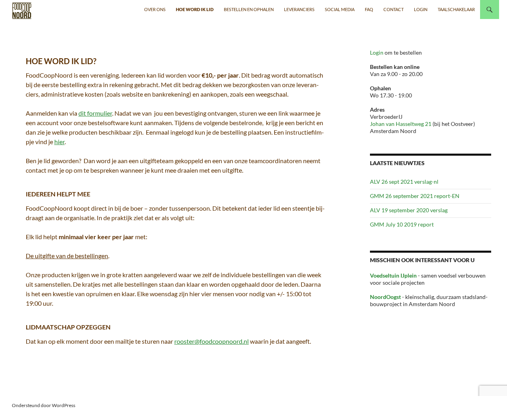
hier (59, 141)
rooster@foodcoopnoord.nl (211, 341)
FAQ (369, 9)
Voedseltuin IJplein (393, 275)
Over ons (155, 9)
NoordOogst (385, 296)
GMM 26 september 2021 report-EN (414, 195)
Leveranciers (299, 9)
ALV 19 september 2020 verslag (409, 210)
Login (377, 52)
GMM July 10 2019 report (402, 224)
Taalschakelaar (456, 9)
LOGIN (420, 9)
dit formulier (95, 113)
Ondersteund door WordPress (43, 405)
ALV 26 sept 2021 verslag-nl (404, 181)
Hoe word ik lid (194, 9)
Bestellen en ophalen (249, 9)
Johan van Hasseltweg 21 (400, 123)
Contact (393, 9)
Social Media (340, 9)
